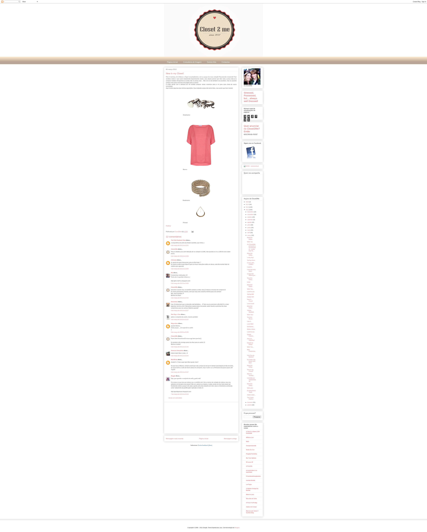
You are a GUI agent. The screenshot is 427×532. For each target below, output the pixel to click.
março (249, 235)
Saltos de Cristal (251, 507)
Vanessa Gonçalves (177, 350)
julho (249, 225)
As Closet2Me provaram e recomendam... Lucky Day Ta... (251, 248)
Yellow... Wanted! (250, 311)
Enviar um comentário (175, 398)
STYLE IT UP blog (251, 503)
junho (249, 227)
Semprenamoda (251, 445)
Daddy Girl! (250, 297)
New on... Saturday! (251, 339)
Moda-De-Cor (250, 450)
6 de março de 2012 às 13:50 (180, 269)
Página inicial (172, 62)
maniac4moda (250, 480)
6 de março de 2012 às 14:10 (180, 298)
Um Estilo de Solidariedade (251, 379)
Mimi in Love (250, 494)
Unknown (174, 260)
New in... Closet (250, 300)
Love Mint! (250, 324)
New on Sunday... (250, 374)
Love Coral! (250, 303)
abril (248, 232)
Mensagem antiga (230, 438)
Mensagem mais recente (174, 438)
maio (249, 230)
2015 (247, 202)
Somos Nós (211, 62)
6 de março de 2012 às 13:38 (180, 256)
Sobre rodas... (251, 395)
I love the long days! (251, 270)
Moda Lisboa (251, 329)
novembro (250, 214)
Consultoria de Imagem (192, 62)
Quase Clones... (250, 335)
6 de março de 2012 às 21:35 (180, 332)
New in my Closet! (250, 370)
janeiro (249, 405)
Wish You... (250, 289)
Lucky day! (250, 257)
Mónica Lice (250, 437)
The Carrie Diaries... (250, 398)
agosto (249, 222)
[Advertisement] (201, 418)
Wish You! (250, 314)
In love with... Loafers (251, 263)
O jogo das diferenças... (251, 274)
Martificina (174, 359)
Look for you (251, 291)
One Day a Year (176, 314)
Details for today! (250, 343)
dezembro (250, 212)
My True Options (251, 458)
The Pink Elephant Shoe (178, 240)
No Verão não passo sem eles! (251, 361)
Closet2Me (178, 231)
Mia (172, 273)
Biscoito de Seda (251, 498)
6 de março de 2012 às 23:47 (180, 372)
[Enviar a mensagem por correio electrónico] (192, 231)
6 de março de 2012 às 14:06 (180, 283)
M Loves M (249, 462)
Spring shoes (251, 260)
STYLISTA (249, 466)
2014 (247, 204)
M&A (247, 441)
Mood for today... (250, 238)
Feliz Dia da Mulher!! (250, 356)
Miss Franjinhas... (251, 351)
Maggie (173, 376)
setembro (250, 219)
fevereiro (250, 402)
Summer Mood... (250, 318)
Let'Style (249, 484)
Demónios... (250, 326)
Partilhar (168, 226)
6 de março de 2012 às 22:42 (180, 355)
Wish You (250, 242)
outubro (249, 217)
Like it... (249, 321)
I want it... (250, 267)
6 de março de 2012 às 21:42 (180, 347)
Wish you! (250, 388)
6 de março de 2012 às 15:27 (180, 310)
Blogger (237, 527)
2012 (247, 209)
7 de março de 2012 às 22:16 (180, 394)
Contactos (226, 62)
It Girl (248, 282)
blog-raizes (174, 323)
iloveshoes (174, 302)
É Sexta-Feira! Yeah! (251, 391)
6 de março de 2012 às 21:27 (180, 319)
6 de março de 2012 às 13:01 (180, 245)
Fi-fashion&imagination (253, 476)
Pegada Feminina (251, 454)
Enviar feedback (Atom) (205, 445)
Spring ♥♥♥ (250, 294)
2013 (247, 207)
